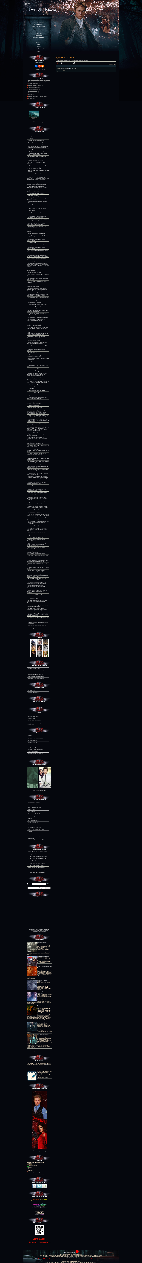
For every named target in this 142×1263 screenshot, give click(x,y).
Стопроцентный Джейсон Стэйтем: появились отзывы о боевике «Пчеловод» (37, 571)
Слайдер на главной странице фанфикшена (39, 80)
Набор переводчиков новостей (35, 674)
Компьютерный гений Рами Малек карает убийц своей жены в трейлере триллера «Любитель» (37, 251)
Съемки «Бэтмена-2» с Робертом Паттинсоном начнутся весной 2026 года (37, 187)
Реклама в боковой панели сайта (36, 81)
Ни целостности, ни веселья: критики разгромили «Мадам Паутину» (36, 490)
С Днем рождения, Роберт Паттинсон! (37, 208)
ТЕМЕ (45, 1077)
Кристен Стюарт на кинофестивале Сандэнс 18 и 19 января (36, 548)
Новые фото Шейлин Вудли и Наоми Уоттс (38, 297)
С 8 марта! (30, 138)
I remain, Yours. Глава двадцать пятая (36, 854)
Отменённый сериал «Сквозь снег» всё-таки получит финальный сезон (37, 398)
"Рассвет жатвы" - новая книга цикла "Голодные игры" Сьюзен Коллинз (36, 217)
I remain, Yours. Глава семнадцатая (36, 860)
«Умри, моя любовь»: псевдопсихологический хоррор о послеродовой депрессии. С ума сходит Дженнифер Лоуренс (37, 197)
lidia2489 (37, 1214)
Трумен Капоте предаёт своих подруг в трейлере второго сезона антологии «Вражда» (37, 591)
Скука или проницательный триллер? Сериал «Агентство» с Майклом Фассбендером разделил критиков (36, 260)
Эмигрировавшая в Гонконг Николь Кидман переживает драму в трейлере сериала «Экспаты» (38, 619)
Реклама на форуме (33, 83)
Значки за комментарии (33, 692)
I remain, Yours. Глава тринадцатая (36, 872)
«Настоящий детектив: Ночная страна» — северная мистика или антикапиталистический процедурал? (37, 552)
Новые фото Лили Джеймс (34, 512)
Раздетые (30, 818)
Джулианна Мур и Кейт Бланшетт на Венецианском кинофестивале (36, 320)
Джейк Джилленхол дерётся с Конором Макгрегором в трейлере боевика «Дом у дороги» (37, 529)
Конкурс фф (31, 98)
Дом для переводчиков (33, 747)
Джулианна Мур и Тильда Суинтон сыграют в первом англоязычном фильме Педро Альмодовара (38, 522)
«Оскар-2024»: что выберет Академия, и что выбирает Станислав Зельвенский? (37, 416)
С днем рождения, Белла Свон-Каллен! (37, 304)
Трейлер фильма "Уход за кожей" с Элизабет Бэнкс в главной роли (36, 337)
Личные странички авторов (34, 755)
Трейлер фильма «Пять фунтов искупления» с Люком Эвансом (35, 355)
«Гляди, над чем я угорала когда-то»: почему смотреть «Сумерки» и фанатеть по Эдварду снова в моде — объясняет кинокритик (38, 179)
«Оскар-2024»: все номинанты (35, 537)
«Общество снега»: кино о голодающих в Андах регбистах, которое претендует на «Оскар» (37, 557)
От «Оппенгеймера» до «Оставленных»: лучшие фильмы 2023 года (37, 605)
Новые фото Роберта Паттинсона (36, 300)
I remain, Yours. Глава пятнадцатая (36, 867)
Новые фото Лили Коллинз (34, 272)
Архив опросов (42, 1172)
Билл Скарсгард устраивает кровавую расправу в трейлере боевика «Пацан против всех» (38, 450)
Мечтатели (30, 824)
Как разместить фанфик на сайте (36, 738)
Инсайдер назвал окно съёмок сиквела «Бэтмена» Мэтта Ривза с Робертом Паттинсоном (37, 601)
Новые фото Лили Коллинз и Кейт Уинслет (38, 317)
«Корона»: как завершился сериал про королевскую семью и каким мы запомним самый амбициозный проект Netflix (37, 627)
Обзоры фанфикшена (33, 751)
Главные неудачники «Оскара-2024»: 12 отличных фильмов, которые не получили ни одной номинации (38, 420)
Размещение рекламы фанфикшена (39, 1050)
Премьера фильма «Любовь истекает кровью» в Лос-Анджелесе (36, 424)
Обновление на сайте (33, 133)
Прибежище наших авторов (34, 744)
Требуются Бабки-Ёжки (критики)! (36, 678)
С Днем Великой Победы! (34, 371)
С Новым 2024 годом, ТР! (34, 598)
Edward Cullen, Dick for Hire (34, 807)
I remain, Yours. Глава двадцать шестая (37, 851)
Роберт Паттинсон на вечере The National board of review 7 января (37, 236)
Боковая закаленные (33, 92)
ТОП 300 (30, 735)
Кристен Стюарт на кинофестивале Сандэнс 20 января (36, 540)
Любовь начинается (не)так (34, 836)
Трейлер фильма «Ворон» (34, 405)
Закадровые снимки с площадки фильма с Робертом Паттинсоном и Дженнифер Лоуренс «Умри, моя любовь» (38, 324)
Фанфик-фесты (31, 718)
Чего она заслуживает (33, 816)
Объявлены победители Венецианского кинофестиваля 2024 (37, 314)
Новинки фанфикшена (33, 87)
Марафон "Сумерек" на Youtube (35, 160)
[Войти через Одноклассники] (42, 66)
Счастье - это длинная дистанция (36, 829)
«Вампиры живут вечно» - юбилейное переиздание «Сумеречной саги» (36, 224)
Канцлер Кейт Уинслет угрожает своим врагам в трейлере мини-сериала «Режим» (37, 507)
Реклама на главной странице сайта (37, 96)
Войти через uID (39, 62)
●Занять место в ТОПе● (39, 839)
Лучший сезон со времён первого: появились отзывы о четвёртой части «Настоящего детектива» (36, 586)
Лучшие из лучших (32, 742)
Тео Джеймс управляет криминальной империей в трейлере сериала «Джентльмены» (36, 454)
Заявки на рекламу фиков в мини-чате (39, 930)
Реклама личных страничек (35, 85)
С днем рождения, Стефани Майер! (36, 244)
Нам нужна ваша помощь (34, 340)
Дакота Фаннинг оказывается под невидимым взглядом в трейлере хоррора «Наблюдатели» (37, 438)
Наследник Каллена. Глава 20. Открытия (37, 870)
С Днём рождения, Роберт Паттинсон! (37, 368)
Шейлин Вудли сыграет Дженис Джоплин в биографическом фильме (37, 311)
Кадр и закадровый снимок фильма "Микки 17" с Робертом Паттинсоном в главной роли (38, 275)
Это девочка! (31, 388)
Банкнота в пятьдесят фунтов (35, 833)
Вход (112, 3)
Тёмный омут (31, 838)
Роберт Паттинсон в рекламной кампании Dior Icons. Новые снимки (37, 285)
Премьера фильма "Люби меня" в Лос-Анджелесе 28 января (37, 227)
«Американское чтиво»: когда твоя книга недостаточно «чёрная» (37, 474)
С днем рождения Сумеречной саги (36, 193)
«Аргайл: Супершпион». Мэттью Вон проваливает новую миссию (36, 483)
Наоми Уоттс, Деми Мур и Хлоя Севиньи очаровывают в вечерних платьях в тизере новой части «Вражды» (37, 614)
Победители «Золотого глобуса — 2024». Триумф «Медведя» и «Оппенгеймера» (37, 583)
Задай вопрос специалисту (34, 720)
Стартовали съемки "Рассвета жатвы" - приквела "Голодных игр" (37, 190)
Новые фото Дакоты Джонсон (35, 509)
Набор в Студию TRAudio (34, 668)
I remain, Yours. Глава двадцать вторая (37, 856)
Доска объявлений (65, 60)
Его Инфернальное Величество (35, 827)
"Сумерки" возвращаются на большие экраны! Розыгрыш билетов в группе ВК (36, 143)
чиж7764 (42, 1214)
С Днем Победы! (32, 210)
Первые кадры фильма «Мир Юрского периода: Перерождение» (36, 307)
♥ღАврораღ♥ (64, 68)
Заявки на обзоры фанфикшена (35, 753)
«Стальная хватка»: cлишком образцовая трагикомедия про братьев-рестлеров (37, 561)
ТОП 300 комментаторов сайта (39, 121)
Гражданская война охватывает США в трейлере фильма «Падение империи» (37, 518)
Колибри (30, 831)
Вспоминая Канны (32, 352)
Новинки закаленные (33, 89)
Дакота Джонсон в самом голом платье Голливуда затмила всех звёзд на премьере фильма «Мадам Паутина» (37, 493)
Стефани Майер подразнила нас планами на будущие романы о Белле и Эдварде (37, 150)
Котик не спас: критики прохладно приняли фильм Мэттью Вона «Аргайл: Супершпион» (38, 515)
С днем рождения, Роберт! (34, 136)
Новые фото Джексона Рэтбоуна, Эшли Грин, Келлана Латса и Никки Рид (37, 343)
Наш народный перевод (33, 716)
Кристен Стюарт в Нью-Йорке (35, 407)
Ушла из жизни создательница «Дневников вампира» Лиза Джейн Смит (38, 220)
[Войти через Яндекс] (39, 66)
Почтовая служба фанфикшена (35, 749)
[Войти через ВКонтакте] (36, 66)
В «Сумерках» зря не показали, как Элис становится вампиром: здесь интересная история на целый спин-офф (37, 167)
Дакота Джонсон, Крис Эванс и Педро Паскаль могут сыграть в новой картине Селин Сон (37, 498)
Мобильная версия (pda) (71, 1257)
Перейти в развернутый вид (39, 931)
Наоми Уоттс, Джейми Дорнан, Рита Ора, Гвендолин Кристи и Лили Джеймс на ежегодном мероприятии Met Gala (37, 374)
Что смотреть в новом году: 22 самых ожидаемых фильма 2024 (36, 579)
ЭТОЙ (46, 1064)
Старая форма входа (39, 69)
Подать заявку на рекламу (39, 790)
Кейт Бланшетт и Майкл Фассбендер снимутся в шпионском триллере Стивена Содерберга (37, 534)
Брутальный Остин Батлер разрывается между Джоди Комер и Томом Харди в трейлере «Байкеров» (37, 434)
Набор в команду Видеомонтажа (36, 676)
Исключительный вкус (33, 820)
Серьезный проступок (33, 822)
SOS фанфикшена (32, 740)
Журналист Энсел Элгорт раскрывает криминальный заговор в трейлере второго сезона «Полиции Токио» (37, 575)
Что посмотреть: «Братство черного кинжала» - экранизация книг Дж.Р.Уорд (36, 183)
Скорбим (30, 395)
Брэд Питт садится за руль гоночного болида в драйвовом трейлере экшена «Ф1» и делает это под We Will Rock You (37, 333)
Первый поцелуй (32, 811)
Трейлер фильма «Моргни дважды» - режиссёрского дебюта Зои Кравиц (36, 385)
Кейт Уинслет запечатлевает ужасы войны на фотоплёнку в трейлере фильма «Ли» (38, 382)
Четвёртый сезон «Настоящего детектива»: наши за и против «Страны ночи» (38, 442)
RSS (115, 3)
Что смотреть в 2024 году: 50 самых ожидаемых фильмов (36, 595)
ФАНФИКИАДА (31, 690)
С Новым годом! (32, 242)
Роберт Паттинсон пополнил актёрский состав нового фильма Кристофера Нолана (37, 256)
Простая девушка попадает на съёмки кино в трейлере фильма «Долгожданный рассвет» (38, 503)
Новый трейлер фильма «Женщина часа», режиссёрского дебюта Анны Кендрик (37, 295)
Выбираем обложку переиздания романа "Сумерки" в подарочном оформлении (37, 147)
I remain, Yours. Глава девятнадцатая (36, 858)
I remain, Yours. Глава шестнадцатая (36, 863)
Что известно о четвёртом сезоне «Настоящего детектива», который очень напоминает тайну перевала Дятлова (37, 609)
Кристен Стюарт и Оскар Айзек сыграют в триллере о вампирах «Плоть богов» (37, 378)
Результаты (36, 1172)
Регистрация (107, 3)
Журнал (30, 94)
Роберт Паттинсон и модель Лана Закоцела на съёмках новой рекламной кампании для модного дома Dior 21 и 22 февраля (38, 463)
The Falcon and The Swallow (34, 813)
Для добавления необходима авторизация (39, 929)
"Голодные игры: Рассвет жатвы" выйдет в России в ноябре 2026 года (37, 154)
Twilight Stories (31, 809)
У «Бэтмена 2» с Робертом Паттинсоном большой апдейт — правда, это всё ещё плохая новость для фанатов (37, 328)
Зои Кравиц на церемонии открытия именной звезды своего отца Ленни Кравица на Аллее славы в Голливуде (38, 402)
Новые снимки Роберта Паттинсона (36, 233)
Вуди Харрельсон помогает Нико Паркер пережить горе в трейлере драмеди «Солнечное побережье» (37, 544)
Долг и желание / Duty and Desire (36, 805)
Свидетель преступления (34, 802)
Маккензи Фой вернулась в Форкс (36, 140)
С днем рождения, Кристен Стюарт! (36, 390)
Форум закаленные (32, 91)
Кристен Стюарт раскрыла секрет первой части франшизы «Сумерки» (37, 470)
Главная (101, 3)
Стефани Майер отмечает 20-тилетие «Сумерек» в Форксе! (36, 157)
